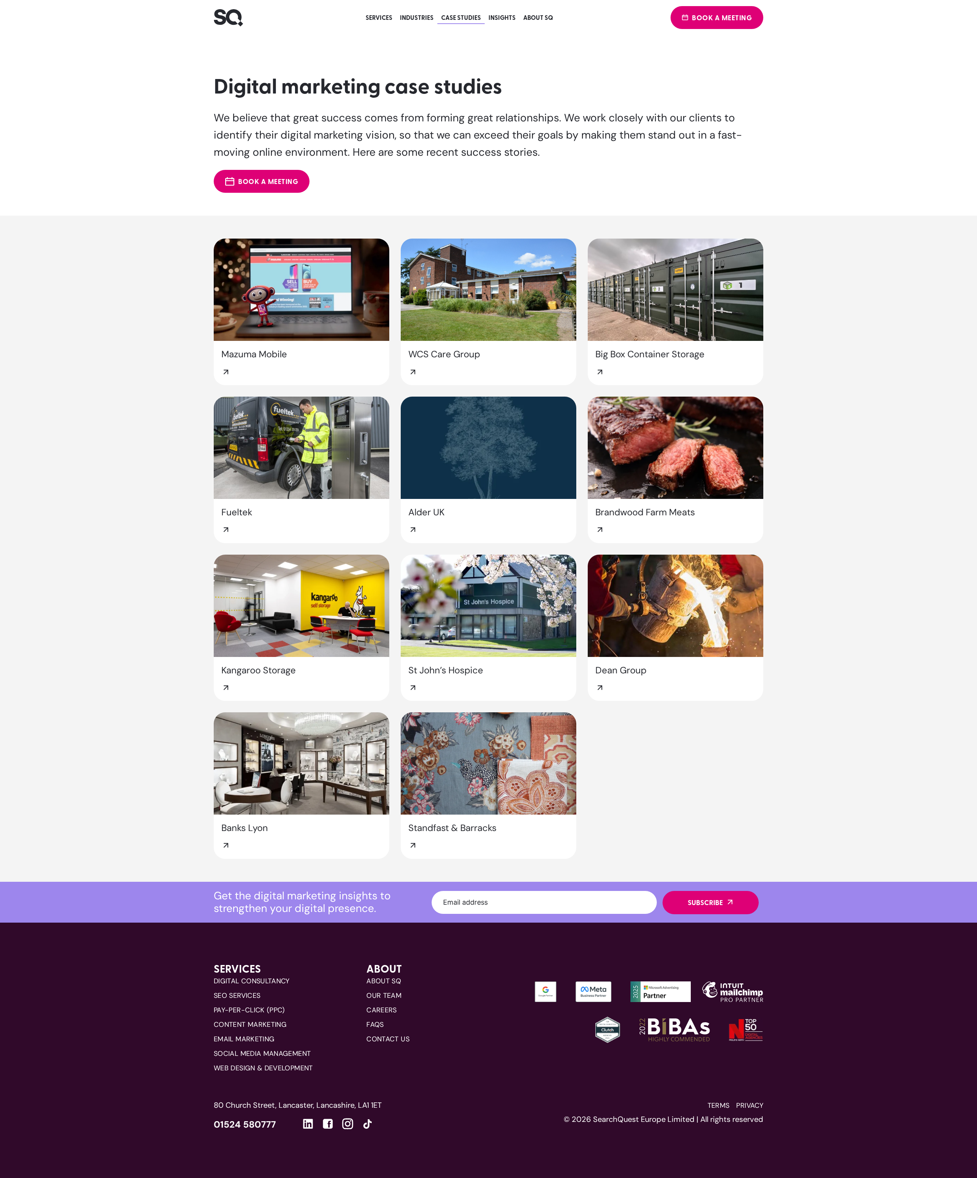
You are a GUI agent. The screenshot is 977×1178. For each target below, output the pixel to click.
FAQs (375, 1024)
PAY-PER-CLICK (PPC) (249, 1010)
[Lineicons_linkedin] (307, 1123)
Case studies (461, 17)
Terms (719, 1105)
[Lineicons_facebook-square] (327, 1123)
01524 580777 (245, 1124)
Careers (381, 1010)
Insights (502, 17)
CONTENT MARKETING (250, 1024)
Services (379, 17)
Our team (383, 995)
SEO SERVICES (237, 995)
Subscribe (705, 902)
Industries (417, 17)
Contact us (388, 1039)
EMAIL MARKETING (244, 1039)
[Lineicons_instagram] (347, 1123)
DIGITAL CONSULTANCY (252, 981)
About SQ (538, 17)
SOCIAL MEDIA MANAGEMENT (262, 1053)
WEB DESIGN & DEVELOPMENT (263, 1068)
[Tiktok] (367, 1125)
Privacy (749, 1105)
